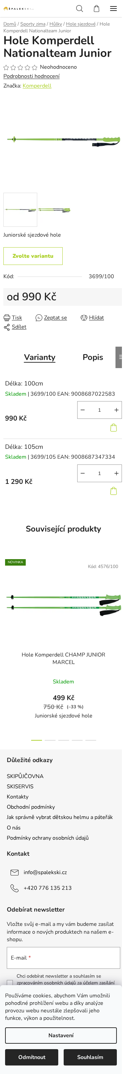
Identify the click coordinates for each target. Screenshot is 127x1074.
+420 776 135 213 (48, 888)
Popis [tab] (93, 357)
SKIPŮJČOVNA (25, 776)
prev (7, 598)
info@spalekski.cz (45, 872)
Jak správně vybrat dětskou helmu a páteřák (60, 817)
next (119, 598)
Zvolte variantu (33, 256)
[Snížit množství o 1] (83, 409)
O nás (14, 828)
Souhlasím (90, 1057)
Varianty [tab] (40, 357)
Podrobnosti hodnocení (31, 76)
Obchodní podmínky (31, 807)
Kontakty (17, 797)
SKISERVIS (20, 786)
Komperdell (37, 86)
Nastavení (60, 1035)
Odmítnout (31, 1057)
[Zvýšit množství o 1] (116, 409)
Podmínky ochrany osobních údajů (48, 838)
